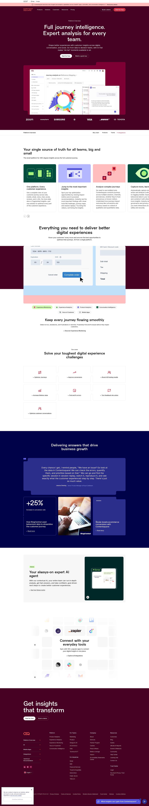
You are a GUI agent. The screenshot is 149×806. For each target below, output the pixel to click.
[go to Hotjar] (38, 1)
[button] (87, 597)
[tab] (42, 307)
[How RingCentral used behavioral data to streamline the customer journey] (40, 516)
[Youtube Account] (28, 767)
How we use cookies (16, 795)
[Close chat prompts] (140, 799)
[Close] (31, 790)
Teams (113, 132)
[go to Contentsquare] (26, 1)
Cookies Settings (121, 794)
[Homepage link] (26, 733)
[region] (17, 796)
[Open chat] (144, 801)
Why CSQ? (96, 132)
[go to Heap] (32, 1)
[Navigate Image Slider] (28, 216)
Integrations (122, 132)
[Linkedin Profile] (24, 767)
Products (105, 132)
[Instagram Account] (31, 767)
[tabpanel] (74, 325)
